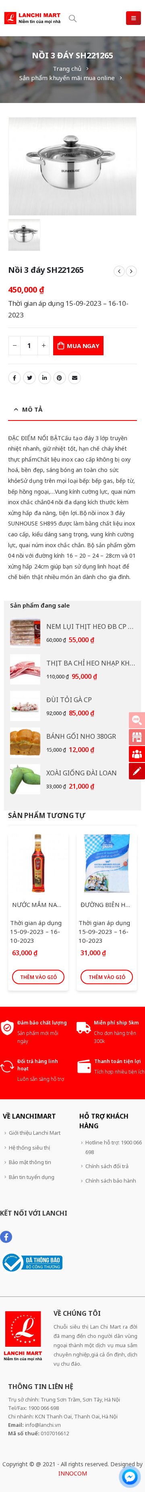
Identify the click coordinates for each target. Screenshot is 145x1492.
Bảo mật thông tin (30, 1162)
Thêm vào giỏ (38, 977)
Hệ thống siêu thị (29, 1147)
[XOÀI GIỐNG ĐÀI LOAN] (25, 779)
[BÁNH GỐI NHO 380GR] (25, 742)
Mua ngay (83, 346)
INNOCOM (72, 1473)
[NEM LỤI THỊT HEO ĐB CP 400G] (25, 633)
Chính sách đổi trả (106, 1166)
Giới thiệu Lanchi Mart (34, 1132)
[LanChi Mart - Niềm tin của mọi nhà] (32, 18)
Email (74, 377)
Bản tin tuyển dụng (31, 1177)
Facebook (14, 377)
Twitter (29, 377)
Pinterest (59, 377)
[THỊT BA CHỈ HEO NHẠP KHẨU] (25, 669)
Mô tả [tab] (32, 409)
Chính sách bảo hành (110, 1180)
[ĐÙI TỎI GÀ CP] (25, 706)
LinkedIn (44, 377)
